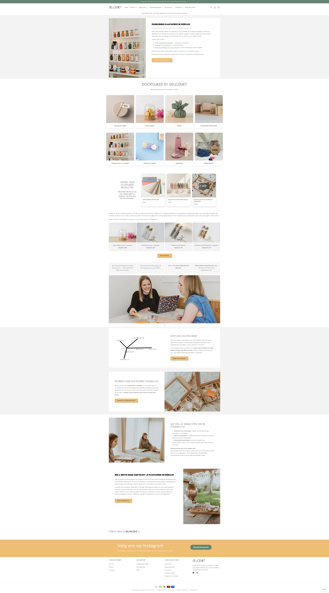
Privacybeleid (171, 590)
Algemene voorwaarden (182, 590)
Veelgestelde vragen (142, 564)
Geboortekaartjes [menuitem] (155, 7)
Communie (168, 570)
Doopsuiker (168, 564)
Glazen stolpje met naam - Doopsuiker (122, 245)
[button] (211, 7)
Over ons (111, 564)
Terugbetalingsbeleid (162, 590)
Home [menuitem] (126, 7)
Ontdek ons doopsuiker (161, 60)
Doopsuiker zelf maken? (171, 576)
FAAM (153, 590)
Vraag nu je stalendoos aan (126, 400)
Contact (111, 567)
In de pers (112, 570)
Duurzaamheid (141, 567)
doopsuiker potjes (193, 51)
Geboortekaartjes (170, 567)
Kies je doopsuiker (123, 501)
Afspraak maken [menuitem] (190, 7)
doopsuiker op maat (149, 268)
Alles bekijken (164, 255)
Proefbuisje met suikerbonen (178, 245)
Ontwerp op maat (170, 573)
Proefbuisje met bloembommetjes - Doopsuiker (206, 245)
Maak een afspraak (179, 358)
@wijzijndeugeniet (201, 547)
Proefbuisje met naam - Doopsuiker (150, 245)
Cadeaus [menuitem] (132, 7)
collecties (156, 265)
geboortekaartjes (142, 219)
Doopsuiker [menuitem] (142, 7)
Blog (138, 570)
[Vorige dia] (161, 325)
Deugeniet (138, 590)
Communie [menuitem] (168, 7)
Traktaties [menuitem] (178, 7)
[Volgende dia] (168, 325)
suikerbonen (182, 51)
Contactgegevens (193, 590)
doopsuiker (131, 219)
